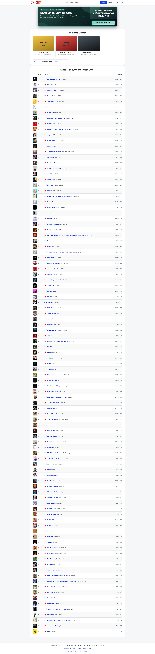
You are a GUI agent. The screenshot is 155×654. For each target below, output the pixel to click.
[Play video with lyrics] (45, 79)
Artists (110, 2)
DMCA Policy (77, 648)
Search (103, 2)
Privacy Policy (86, 648)
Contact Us (67, 648)
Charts (117, 2)
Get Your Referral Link (103, 22)
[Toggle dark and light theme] (123, 2)
